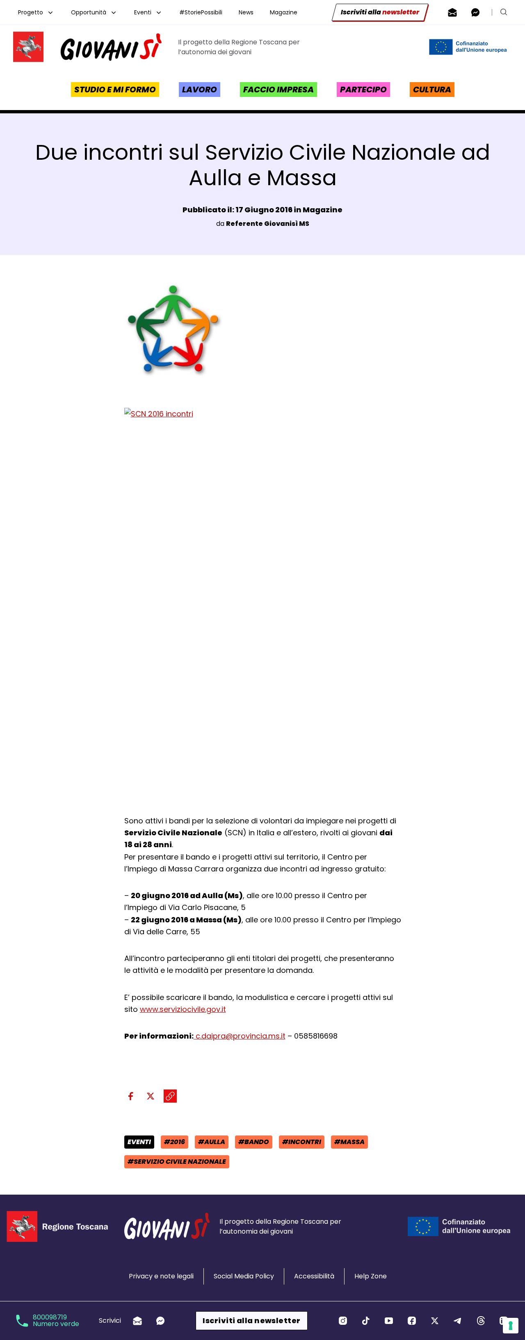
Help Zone (370, 1276)
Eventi (142, 12)
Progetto (30, 12)
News (246, 12)
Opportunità (88, 12)
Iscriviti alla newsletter (251, 1320)
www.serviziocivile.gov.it (183, 1009)
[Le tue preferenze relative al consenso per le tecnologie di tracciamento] (510, 1325)
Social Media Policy (244, 1276)
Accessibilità (314, 1276)
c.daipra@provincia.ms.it (239, 1036)
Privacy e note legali (161, 1276)
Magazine (283, 12)
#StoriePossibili (200, 12)
